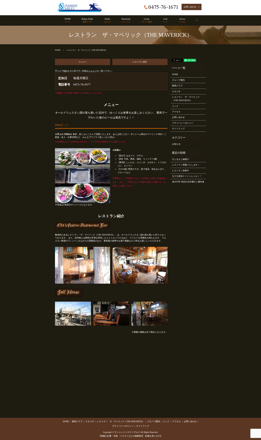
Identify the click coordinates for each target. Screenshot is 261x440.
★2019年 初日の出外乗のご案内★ (188, 182)
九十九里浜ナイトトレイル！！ (187, 176)
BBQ (65, 71)
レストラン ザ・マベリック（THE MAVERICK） (186, 99)
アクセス (176, 112)
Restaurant (125, 20)
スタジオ (176, 91)
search (199, 20)
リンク (175, 106)
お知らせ (176, 144)
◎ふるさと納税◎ (180, 159)
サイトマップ (178, 128)
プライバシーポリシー (182, 123)
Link (165, 20)
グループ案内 (178, 80)
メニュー (82, 62)
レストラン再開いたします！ (186, 165)
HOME (68, 20)
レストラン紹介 (139, 62)
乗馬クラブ (177, 86)
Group (146, 20)
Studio (107, 20)
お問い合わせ (178, 117)
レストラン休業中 (180, 170)
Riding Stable (87, 20)
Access (182, 20)
